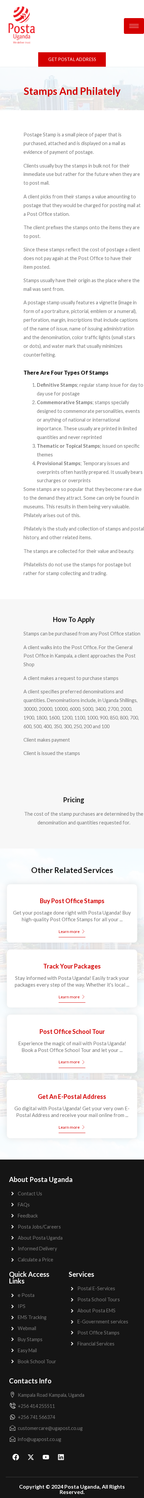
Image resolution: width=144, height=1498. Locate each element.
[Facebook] (15, 1457)
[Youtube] (46, 1457)
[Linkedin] (61, 1457)
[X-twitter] (31, 1457)
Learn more (69, 931)
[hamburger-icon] (134, 26)
